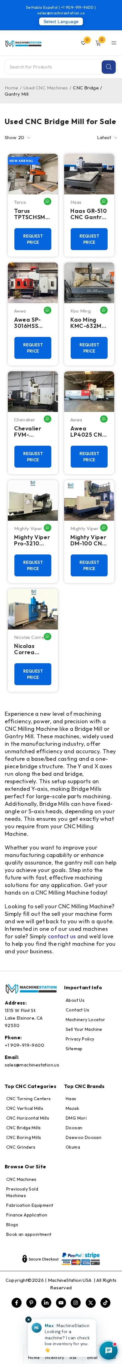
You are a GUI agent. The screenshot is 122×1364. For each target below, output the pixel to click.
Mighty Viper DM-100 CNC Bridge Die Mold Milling (88, 540)
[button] (62, 1338)
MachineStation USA (70, 1280)
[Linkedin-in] (46, 1303)
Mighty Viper (28, 528)
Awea (20, 311)
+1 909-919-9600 (78, 7)
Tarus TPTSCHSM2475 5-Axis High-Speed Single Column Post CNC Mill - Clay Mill (31, 214)
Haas (76, 202)
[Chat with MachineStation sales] (108, 1350)
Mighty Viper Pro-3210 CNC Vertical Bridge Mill (32, 540)
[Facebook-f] (17, 1303)
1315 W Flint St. (20, 1010)
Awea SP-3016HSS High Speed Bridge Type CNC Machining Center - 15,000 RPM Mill (31, 323)
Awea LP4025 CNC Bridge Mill (88, 431)
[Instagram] (76, 1303)
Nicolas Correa (30, 637)
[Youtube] (61, 1303)
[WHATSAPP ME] (47, 201)
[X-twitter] (91, 1303)
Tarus (20, 202)
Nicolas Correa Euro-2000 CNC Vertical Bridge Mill (32, 649)
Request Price (33, 239)
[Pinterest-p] (31, 1303)
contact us (62, 936)
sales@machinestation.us (61, 13)
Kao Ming (80, 311)
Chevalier (24, 420)
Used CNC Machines (45, 88)
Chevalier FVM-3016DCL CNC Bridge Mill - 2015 (30, 431)
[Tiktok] (105, 1303)
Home (11, 88)
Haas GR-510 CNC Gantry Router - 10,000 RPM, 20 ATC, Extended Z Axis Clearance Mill (88, 214)
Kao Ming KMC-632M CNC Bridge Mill (87, 323)
